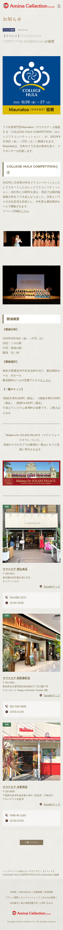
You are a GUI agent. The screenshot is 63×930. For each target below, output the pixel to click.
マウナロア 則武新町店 (16, 677)
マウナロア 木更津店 (15, 786)
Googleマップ (52, 586)
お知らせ (22, 871)
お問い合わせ (46, 903)
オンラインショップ (30, 897)
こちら (25, 211)
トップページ (9, 871)
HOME (13, 892)
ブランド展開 (12, 897)
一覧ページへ (31, 842)
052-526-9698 (18, 706)
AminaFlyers (25, 892)
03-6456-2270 (18, 597)
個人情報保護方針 (29, 903)
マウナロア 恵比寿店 (15, 569)
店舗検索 (37, 892)
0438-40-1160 (18, 815)
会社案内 (14, 903)
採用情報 (48, 892)
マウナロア (34, 871)
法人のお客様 (48, 897)
